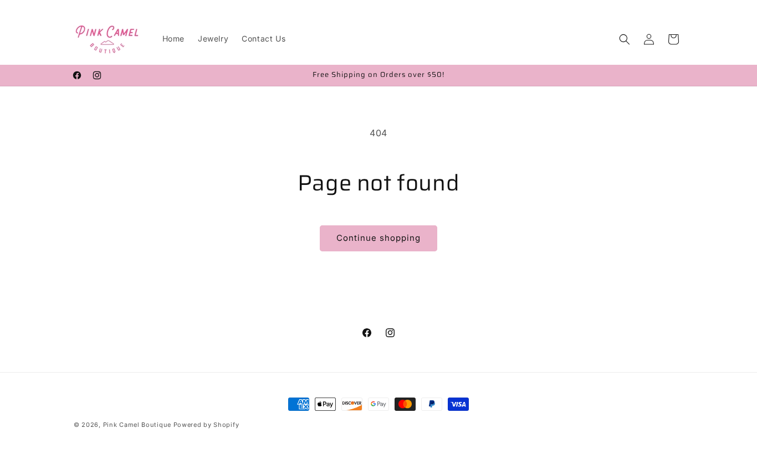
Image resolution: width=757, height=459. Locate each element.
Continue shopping (378, 238)
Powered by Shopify (206, 425)
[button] (624, 39)
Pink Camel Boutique (137, 425)
